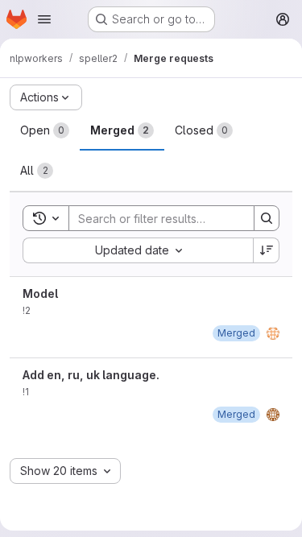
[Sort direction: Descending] (266, 250)
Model (40, 293)
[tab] (45, 130)
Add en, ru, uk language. (91, 375)
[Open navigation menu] (44, 19)
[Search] (266, 218)
